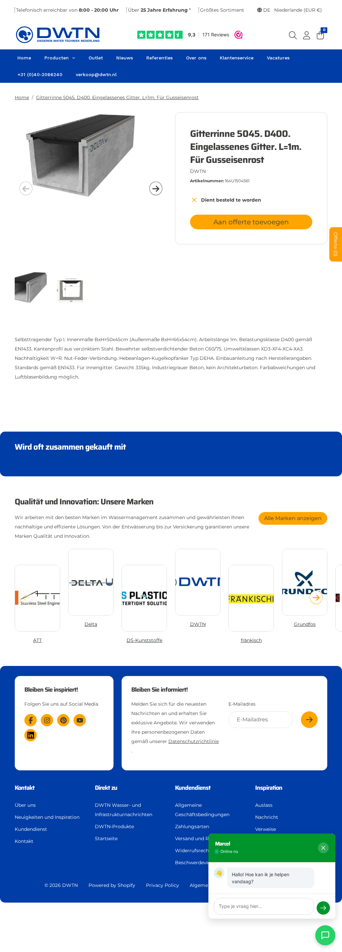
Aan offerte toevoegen (251, 222)
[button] (155, 188)
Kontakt (24, 841)
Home (22, 97)
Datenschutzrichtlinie (193, 741)
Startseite (106, 839)
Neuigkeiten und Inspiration (47, 817)
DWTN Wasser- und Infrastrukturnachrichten (123, 809)
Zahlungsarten (192, 826)
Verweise (265, 829)
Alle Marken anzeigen (293, 518)
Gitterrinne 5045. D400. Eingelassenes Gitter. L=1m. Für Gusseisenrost (117, 97)
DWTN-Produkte (114, 826)
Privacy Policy (162, 885)
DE (292, 10)
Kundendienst (31, 829)
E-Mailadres (241, 704)
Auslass (264, 805)
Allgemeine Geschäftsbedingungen (202, 809)
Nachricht (266, 817)
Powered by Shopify (112, 885)
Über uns (25, 805)
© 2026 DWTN (61, 885)
